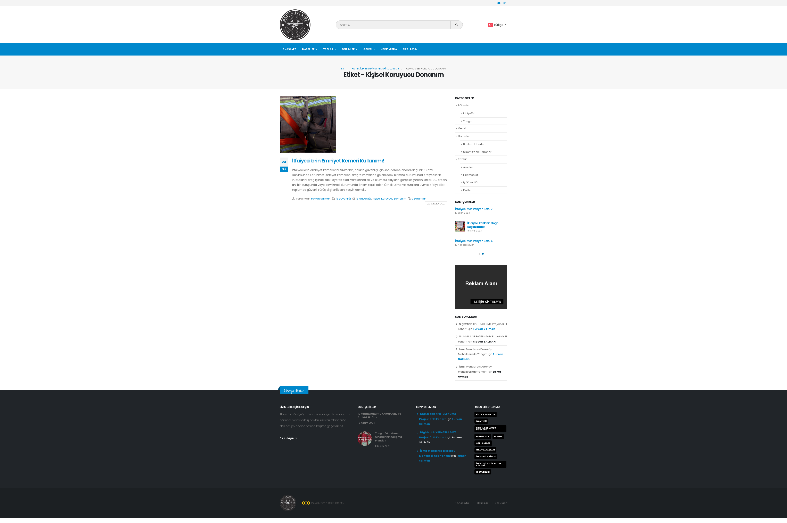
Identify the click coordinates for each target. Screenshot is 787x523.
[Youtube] (499, 3)
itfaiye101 (481, 421)
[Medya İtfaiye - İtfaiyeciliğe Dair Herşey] (295, 24)
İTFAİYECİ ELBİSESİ (486, 456)
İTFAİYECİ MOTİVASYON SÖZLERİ (488, 464)
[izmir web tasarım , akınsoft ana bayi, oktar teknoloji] (306, 502)
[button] (479, 254)
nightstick (483, 436)
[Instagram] (504, 3)
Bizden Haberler (474, 144)
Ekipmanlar (470, 175)
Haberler (308, 49)
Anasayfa (289, 49)
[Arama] (456, 25)
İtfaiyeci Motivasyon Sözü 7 (473, 209)
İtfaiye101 (468, 113)
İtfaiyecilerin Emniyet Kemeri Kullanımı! (338, 160)
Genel (462, 128)
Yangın (467, 121)
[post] (460, 226)
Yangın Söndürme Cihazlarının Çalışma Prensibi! (388, 436)
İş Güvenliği (343, 198)
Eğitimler (348, 49)
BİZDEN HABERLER (485, 414)
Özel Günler (483, 443)
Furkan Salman (321, 198)
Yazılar (328, 49)
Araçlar (468, 167)
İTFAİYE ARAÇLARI (485, 449)
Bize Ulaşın (410, 49)
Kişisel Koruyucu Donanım (389, 198)
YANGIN (498, 436)
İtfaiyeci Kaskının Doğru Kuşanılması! (483, 225)
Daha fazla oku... (436, 203)
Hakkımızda (389, 49)
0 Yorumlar (419, 198)
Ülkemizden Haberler (477, 152)
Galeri (367, 49)
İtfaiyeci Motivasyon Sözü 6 (473, 241)
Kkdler (467, 190)
